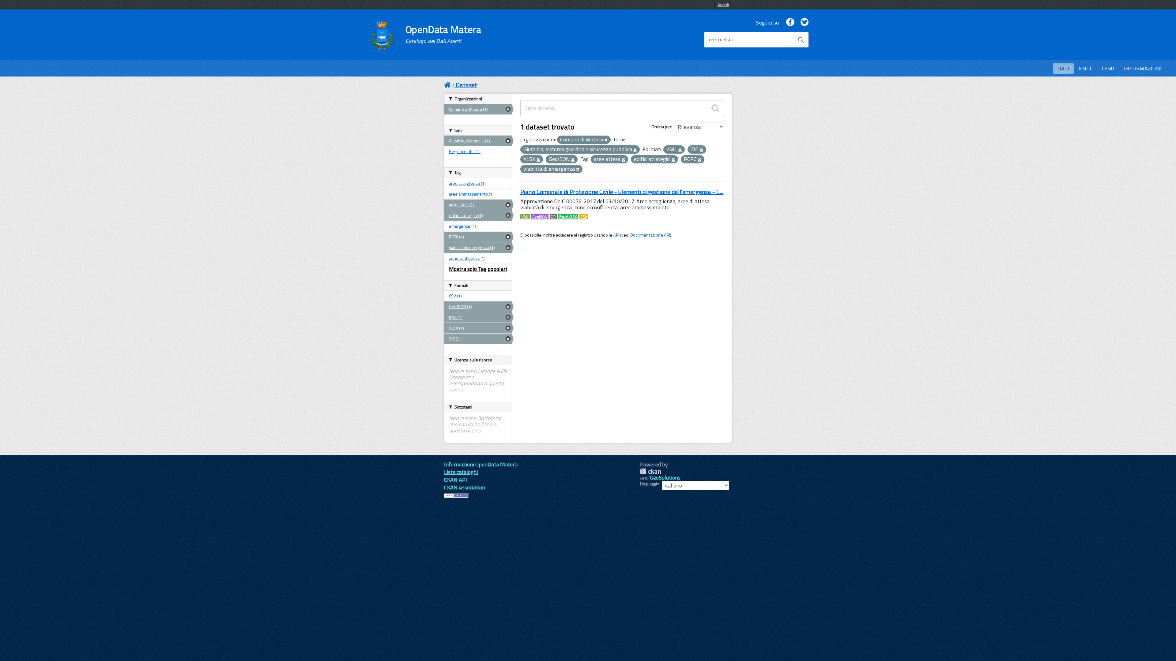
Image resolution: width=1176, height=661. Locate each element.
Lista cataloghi (461, 472)
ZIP (553, 216)
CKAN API (455, 480)
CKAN (650, 471)
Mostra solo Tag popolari (478, 269)
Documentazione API (650, 235)
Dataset (466, 85)
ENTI (1085, 68)
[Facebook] (790, 22)
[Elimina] (606, 140)
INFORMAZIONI (1143, 68)
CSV (584, 216)
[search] (715, 108)
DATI (1063, 68)
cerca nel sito (722, 40)
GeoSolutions (665, 477)
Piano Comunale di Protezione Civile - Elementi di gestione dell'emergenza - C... (621, 191)
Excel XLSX (568, 216)
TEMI (1107, 68)
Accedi (723, 5)
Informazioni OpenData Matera (481, 464)
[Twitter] (805, 22)
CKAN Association (464, 487)
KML (525, 216)
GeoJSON (539, 216)
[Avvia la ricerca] (801, 39)
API (616, 235)
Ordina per (661, 126)
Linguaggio (649, 484)
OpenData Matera (443, 34)
